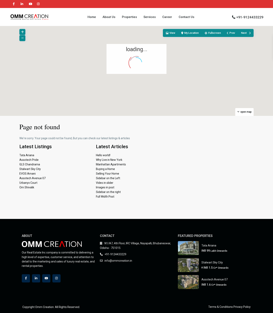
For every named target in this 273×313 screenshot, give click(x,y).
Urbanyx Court (28, 182)
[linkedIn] (22, 4)
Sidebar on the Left (108, 178)
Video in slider (104, 182)
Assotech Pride (29, 159)
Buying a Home (105, 169)
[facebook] (14, 4)
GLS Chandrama (29, 164)
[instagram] (38, 4)
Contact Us (186, 17)
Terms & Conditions (220, 306)
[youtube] (30, 4)
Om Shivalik (26, 187)
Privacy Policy (242, 306)
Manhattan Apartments (111, 164)
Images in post (105, 187)
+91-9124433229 (249, 17)
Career (167, 17)
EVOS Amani (27, 173)
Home (92, 17)
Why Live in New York (109, 159)
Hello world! (103, 155)
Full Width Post (105, 196)
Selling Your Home (107, 173)
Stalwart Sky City (30, 169)
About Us (109, 17)
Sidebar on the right (108, 192)
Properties (129, 17)
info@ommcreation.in (118, 260)
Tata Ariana (26, 155)
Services (149, 17)
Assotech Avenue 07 (32, 178)
